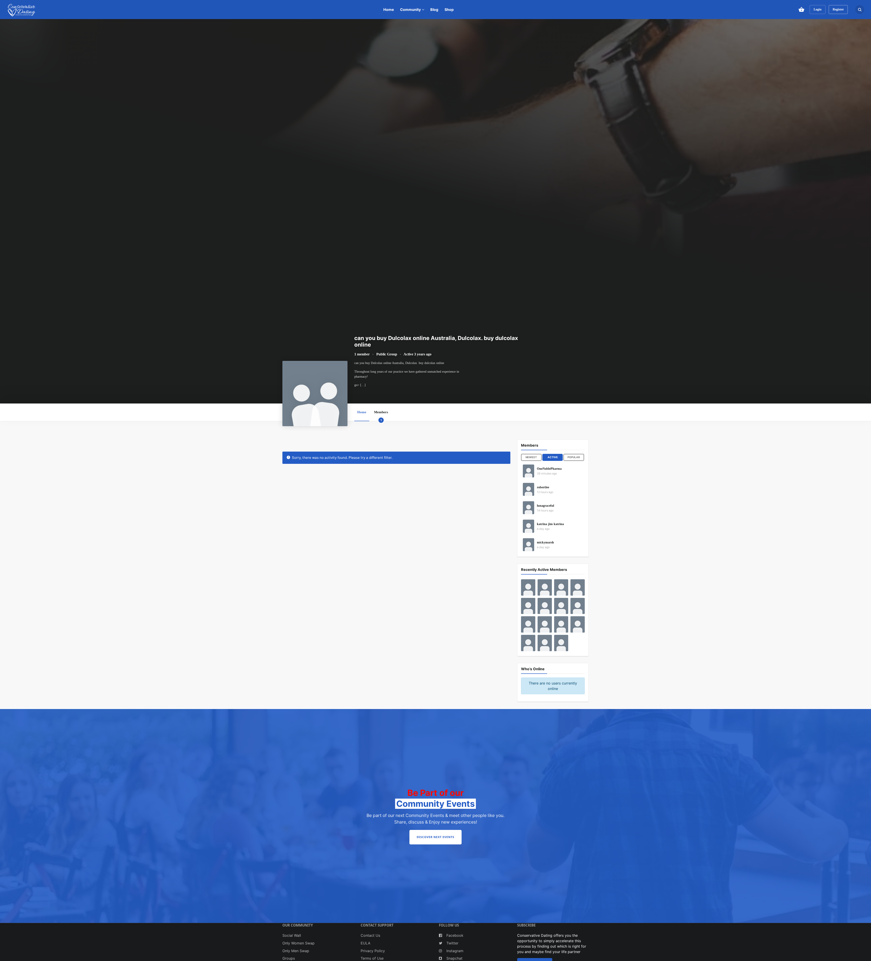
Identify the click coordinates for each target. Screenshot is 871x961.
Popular (574, 457)
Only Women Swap (298, 943)
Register (838, 9)
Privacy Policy (373, 951)
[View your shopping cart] (801, 9)
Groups (288, 958)
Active (553, 457)
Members (381, 415)
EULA (365, 943)
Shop (449, 9)
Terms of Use (372, 958)
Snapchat (453, 958)
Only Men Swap (295, 951)
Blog (434, 9)
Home (388, 9)
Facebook (454, 935)
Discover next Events (435, 837)
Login (818, 9)
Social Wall (291, 935)
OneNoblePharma (549, 468)
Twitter (451, 943)
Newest (531, 457)
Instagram (454, 951)
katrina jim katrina (550, 524)
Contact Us (370, 935)
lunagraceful (545, 505)
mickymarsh (545, 542)
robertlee (543, 487)
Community (410, 9)
